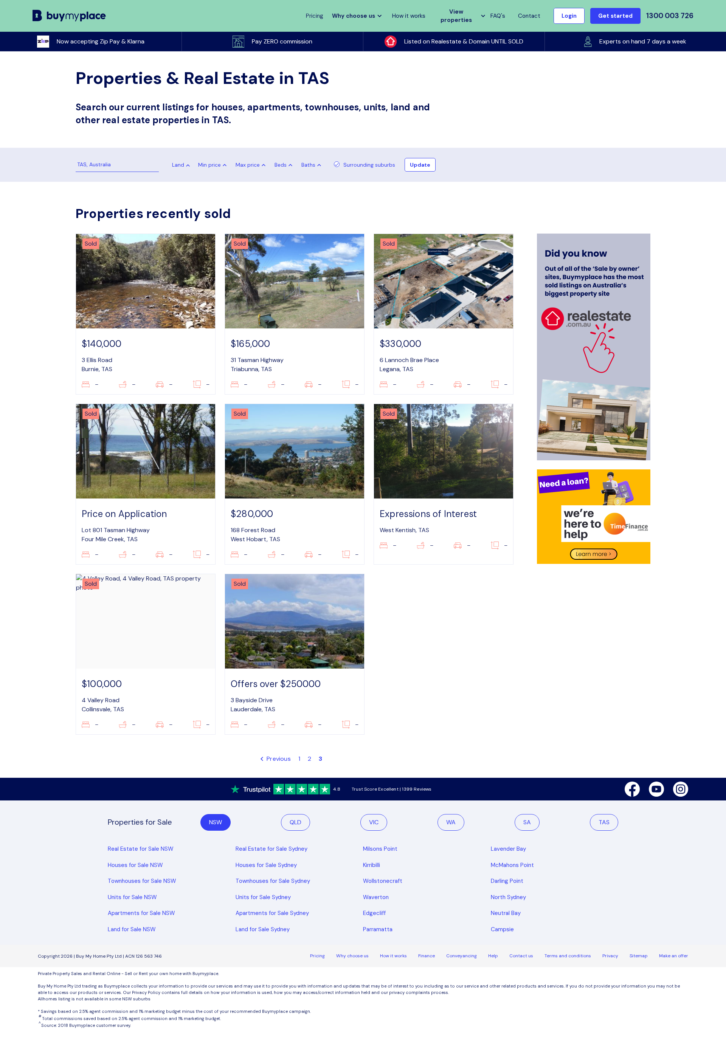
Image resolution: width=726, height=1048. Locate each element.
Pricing (317, 956)
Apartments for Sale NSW (141, 913)
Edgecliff (374, 913)
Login (569, 16)
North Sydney (508, 897)
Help (493, 956)
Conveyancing (461, 956)
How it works (408, 16)
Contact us (521, 956)
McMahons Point (512, 865)
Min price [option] (209, 164)
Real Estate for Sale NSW (141, 849)
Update (420, 164)
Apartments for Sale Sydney (272, 913)
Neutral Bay (506, 913)
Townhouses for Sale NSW (142, 881)
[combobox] (178, 165)
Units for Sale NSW (132, 897)
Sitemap (639, 956)
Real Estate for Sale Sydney (271, 849)
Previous (278, 759)
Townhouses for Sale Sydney (273, 881)
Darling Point (507, 881)
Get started (615, 16)
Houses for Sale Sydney (266, 865)
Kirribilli (371, 865)
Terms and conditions (567, 956)
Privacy (610, 956)
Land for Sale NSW (132, 929)
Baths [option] (308, 164)
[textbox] (177, 166)
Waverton (376, 897)
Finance (426, 956)
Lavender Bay (508, 849)
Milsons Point (380, 849)
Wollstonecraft (382, 881)
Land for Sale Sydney (263, 929)
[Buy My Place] (69, 16)
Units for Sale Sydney (263, 897)
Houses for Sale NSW (135, 865)
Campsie (502, 929)
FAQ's (497, 16)
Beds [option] (281, 164)
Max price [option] (248, 164)
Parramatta (377, 929)
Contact (529, 16)
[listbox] (214, 164)
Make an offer (673, 956)
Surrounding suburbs (369, 164)
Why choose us (352, 956)
